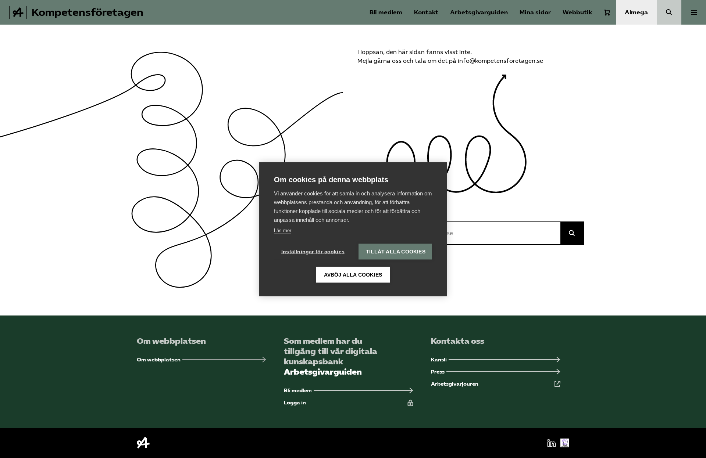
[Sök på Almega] (572, 233)
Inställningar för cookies (313, 251)
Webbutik (577, 12)
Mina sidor (535, 12)
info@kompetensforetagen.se (500, 60)
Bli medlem (386, 12)
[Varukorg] (607, 12)
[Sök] (669, 12)
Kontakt (426, 12)
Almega (636, 12)
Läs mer (282, 230)
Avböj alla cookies (353, 274)
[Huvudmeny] (693, 12)
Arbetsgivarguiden (479, 12)
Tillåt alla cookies (395, 251)
